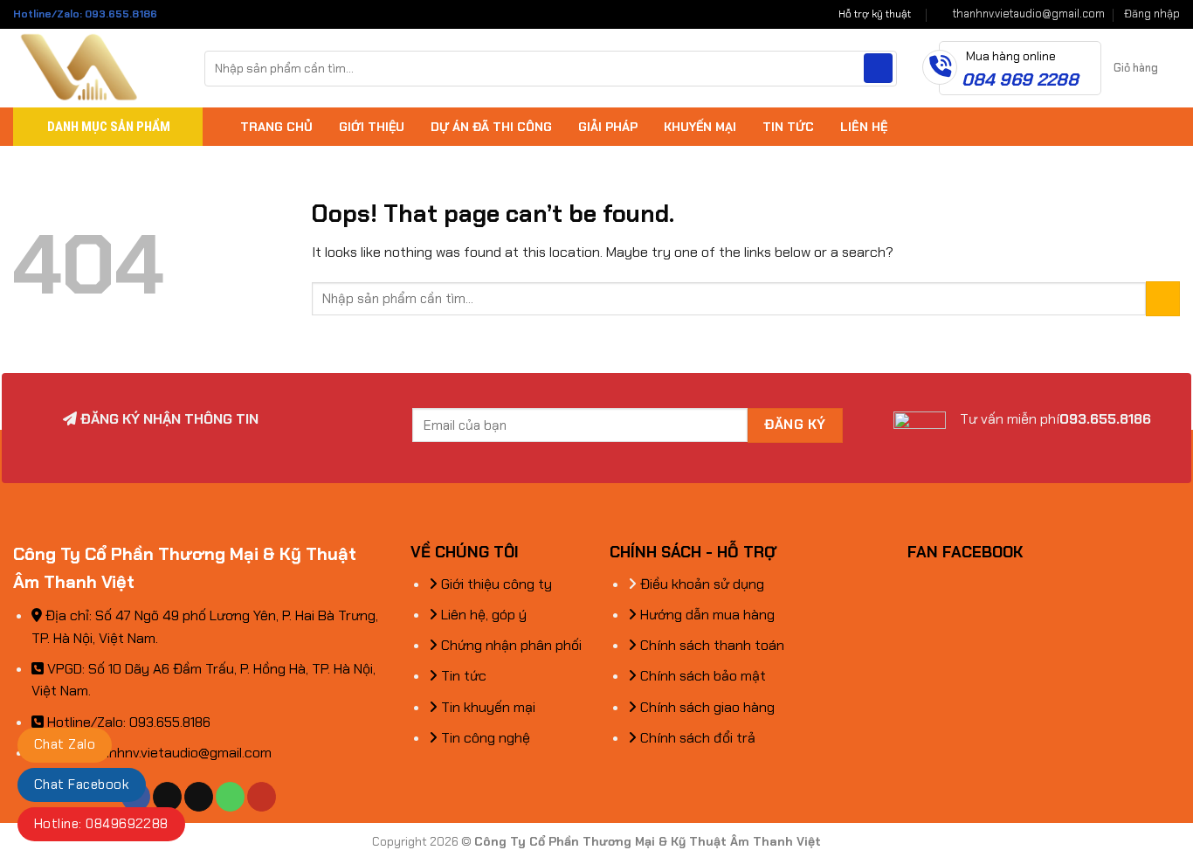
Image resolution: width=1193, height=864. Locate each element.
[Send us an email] (198, 797)
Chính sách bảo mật (701, 676)
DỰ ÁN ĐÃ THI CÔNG (491, 127)
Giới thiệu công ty (495, 584)
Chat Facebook (81, 784)
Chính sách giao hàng (706, 707)
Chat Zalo (64, 744)
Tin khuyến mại (486, 707)
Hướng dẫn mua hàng (706, 614)
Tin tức (462, 676)
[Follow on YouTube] (261, 797)
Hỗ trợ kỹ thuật (874, 14)
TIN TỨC (788, 127)
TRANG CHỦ (276, 127)
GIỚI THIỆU (371, 127)
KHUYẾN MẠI (700, 127)
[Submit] (878, 68)
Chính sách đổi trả (696, 738)
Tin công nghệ (484, 738)
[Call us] (230, 797)
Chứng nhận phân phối (510, 645)
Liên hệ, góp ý (482, 614)
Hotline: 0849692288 (101, 824)
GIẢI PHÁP (608, 127)
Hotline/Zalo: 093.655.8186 (85, 14)
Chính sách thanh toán (710, 645)
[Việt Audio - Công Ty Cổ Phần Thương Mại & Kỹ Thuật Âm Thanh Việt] (95, 68)
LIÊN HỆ (863, 127)
